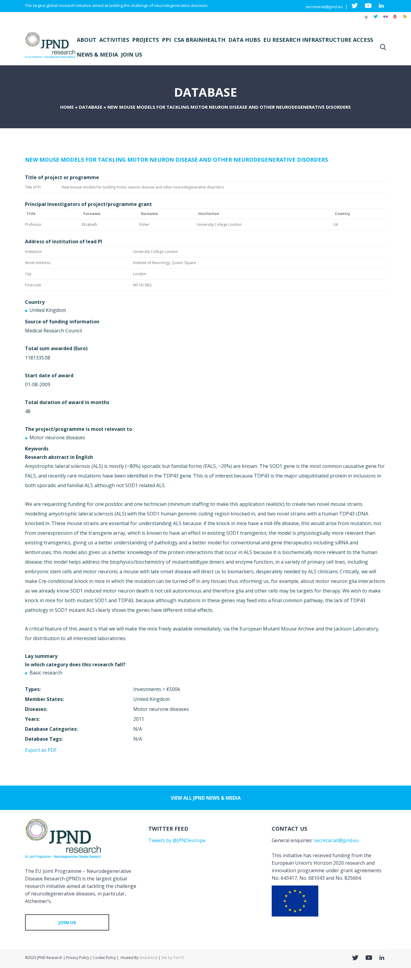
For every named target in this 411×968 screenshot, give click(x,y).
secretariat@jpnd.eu (324, 6)
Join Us (131, 54)
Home (67, 107)
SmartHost (148, 957)
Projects (145, 39)
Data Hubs (244, 39)
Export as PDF (41, 750)
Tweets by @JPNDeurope (177, 840)
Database (90, 107)
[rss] (404, 19)
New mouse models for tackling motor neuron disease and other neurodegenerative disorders (176, 159)
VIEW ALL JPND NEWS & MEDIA (206, 798)
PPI (166, 39)
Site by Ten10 (172, 957)
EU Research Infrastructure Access (318, 39)
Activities (114, 39)
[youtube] (395, 19)
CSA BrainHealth (199, 39)
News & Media (97, 54)
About (86, 39)
